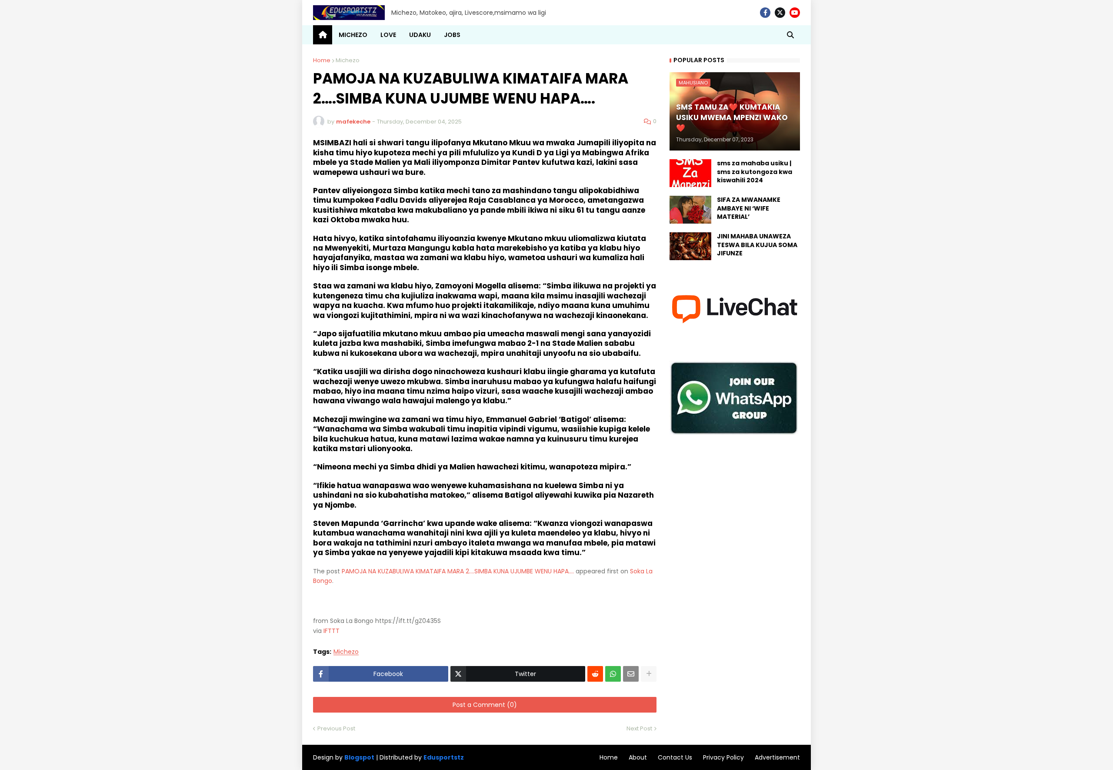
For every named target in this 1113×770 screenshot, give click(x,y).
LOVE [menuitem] (388, 34)
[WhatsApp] (613, 674)
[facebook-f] (765, 12)
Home (321, 60)
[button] (790, 34)
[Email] (631, 674)
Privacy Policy (723, 757)
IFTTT (331, 630)
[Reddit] (595, 674)
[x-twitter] (780, 12)
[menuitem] (322, 34)
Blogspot (359, 757)
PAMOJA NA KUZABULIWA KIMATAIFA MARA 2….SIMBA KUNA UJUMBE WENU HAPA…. (458, 571)
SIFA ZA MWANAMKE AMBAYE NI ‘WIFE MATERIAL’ (748, 208)
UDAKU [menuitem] (420, 34)
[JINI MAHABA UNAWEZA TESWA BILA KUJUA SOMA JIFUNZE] (690, 246)
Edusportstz (443, 757)
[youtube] (795, 12)
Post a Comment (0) (485, 704)
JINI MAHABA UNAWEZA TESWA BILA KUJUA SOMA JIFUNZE (757, 245)
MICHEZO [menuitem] (353, 34)
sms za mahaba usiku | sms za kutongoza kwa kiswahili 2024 (754, 171)
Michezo (348, 60)
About (638, 757)
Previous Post (336, 728)
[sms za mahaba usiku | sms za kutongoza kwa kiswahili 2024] (690, 173)
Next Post (639, 728)
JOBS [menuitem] (452, 34)
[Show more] (648, 674)
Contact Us (675, 757)
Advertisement (777, 757)
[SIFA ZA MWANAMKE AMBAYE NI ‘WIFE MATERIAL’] (690, 210)
